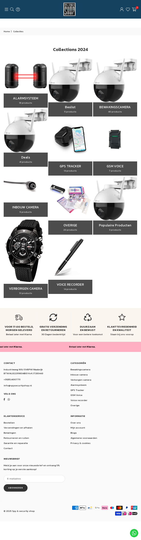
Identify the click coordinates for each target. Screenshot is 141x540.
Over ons (75, 422)
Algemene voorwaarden (83, 438)
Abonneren (15, 487)
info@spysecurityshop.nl (18, 385)
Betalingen (10, 433)
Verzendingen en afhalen (18, 427)
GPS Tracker (77, 390)
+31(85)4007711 (12, 379)
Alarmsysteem (78, 385)
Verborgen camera (80, 380)
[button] (134, 9)
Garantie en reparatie (16, 443)
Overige (74, 405)
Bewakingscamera (80, 369)
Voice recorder (78, 400)
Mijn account (77, 427)
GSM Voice (76, 395)
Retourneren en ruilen (16, 438)
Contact (8, 448)
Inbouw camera (79, 374)
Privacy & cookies (80, 443)
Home (7, 31)
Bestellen (9, 422)
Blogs (73, 433)
